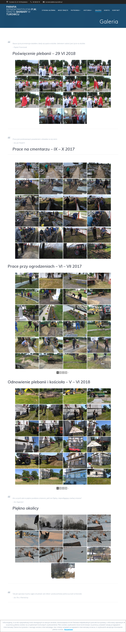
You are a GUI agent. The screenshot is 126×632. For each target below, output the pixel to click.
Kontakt (116, 10)
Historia (87, 10)
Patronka (75, 10)
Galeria (98, 10)
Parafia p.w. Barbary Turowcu (21, 10)
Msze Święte (63, 10)
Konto (107, 10)
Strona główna (48, 10)
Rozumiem (68, 629)
